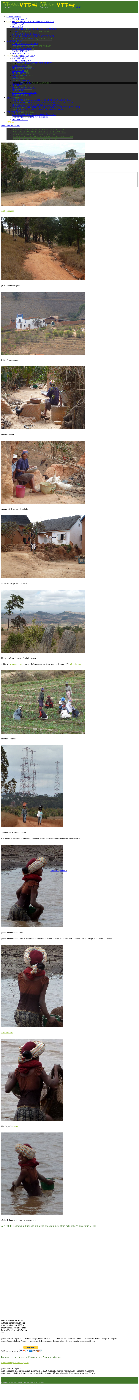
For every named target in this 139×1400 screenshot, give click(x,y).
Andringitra (19, 65)
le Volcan (18, 24)
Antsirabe (18, 70)
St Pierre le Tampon (24, 39)
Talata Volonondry (23, 112)
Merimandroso (21, 53)
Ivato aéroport (21, 80)
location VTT (20, 119)
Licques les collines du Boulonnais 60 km (35, 139)
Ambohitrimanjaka (23, 56)
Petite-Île (17, 26)
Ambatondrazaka (23, 46)
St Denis (17, 31)
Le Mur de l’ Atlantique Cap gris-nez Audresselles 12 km (43, 137)
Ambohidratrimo (22, 48)
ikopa (16, 98)
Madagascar (14, 41)
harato (15, 1126)
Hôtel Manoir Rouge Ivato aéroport (34, 114)
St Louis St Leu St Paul (25, 34)
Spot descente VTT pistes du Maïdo (31, 31)
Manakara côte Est (24, 87)
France (10, 122)
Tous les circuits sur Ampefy (35, 83)
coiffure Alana (7, 1032)
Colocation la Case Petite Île (30, 117)
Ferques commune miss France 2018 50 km (34, 134)
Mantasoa (18, 90)
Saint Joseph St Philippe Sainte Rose (33, 36)
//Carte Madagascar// (25, 43)
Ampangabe (19, 78)
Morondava (19, 73)
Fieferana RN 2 (20, 75)
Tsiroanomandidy (23, 95)
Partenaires (14, 112)
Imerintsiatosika (22, 83)
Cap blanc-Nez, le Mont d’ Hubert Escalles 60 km (38, 129)
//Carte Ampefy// (21, 61)
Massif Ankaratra (23, 68)
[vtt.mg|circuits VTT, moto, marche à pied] (38, 7)
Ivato (16, 1362)
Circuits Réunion (14, 17)
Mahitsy (17, 85)
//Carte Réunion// (19, 19)
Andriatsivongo (74, 664)
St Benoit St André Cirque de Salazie (34, 29)
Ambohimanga (20, 51)
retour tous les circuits (10, 125)
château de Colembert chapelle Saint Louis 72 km (39, 132)
